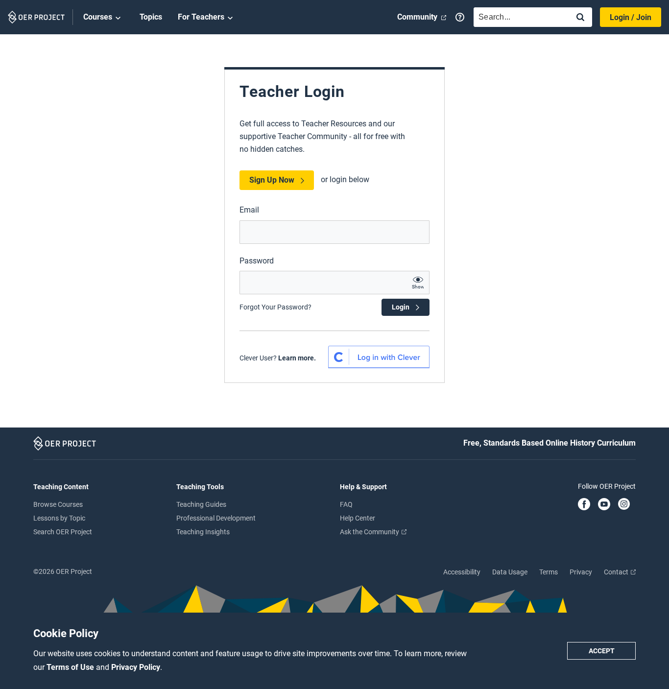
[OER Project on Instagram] (624, 505)
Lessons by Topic (59, 518)
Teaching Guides (201, 504)
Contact (617, 572)
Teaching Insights (203, 532)
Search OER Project (62, 532)
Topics (151, 17)
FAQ (346, 504)
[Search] (580, 17)
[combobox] (519, 17)
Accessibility (461, 572)
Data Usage (509, 572)
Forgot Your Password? (275, 307)
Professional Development (216, 518)
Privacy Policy (135, 667)
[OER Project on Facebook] (584, 505)
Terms (548, 572)
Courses (97, 17)
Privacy (581, 572)
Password (256, 260)
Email (249, 209)
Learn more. (297, 358)
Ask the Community (370, 532)
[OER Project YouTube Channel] (604, 505)
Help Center (357, 518)
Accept (602, 651)
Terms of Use (71, 667)
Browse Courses (58, 504)
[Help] (460, 17)
